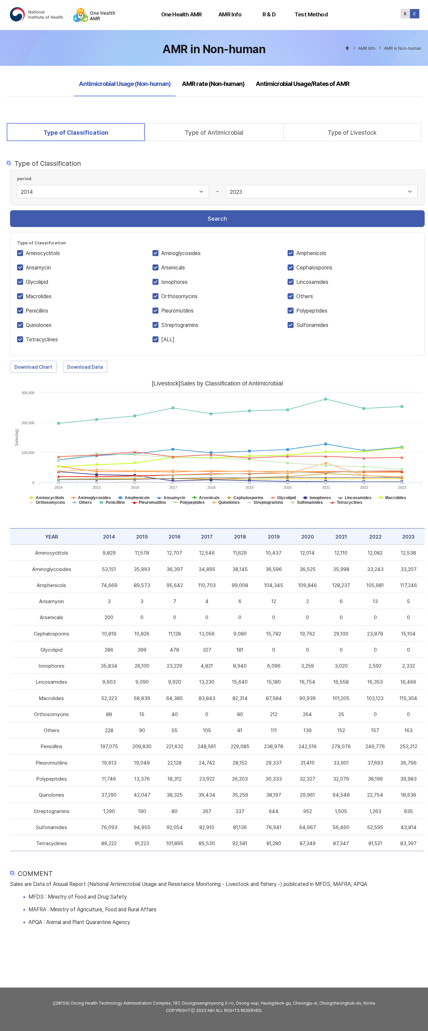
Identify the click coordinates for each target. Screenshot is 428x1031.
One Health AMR (181, 14)
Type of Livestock (352, 132)
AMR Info (229, 14)
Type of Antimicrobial (214, 132)
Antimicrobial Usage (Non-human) (125, 84)
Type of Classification (75, 132)
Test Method (311, 14)
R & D (269, 14)
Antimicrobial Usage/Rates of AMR (302, 84)
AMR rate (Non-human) (213, 84)
